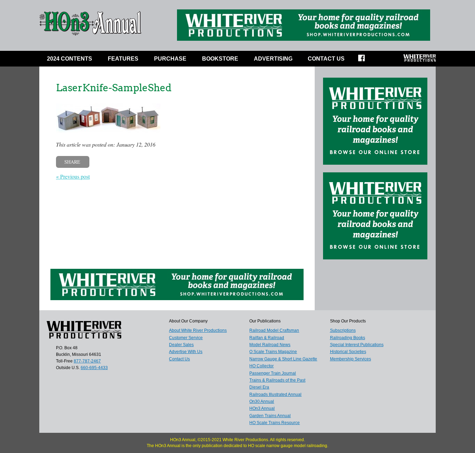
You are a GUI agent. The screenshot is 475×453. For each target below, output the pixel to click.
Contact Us (326, 59)
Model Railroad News (269, 344)
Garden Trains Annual (270, 415)
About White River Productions (198, 330)
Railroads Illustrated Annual (275, 394)
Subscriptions (343, 330)
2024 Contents (69, 59)
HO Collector (261, 366)
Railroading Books (347, 337)
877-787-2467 (87, 361)
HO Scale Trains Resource (274, 422)
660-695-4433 (94, 367)
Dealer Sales (181, 344)
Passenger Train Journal (272, 373)
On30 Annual (261, 401)
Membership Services (350, 359)
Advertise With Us (185, 351)
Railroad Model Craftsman (274, 330)
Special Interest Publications (357, 344)
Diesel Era (259, 387)
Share (72, 161)
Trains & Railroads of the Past (277, 380)
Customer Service (186, 337)
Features (123, 59)
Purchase (170, 59)
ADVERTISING (273, 59)
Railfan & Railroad (266, 337)
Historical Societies (348, 351)
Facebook (366, 60)
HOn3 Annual (262, 408)
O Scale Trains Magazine (273, 351)
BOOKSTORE (220, 59)
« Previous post (73, 176)
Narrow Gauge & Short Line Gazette (283, 359)
